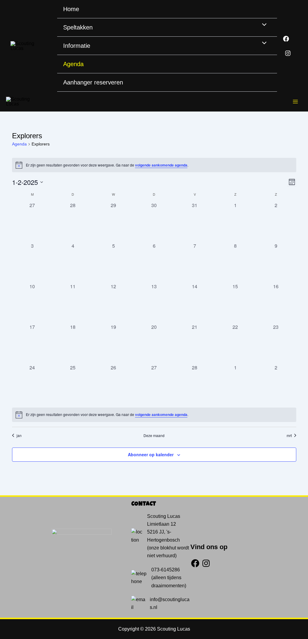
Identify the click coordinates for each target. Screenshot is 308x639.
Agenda (73, 64)
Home (71, 9)
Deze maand (154, 435)
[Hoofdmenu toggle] (295, 101)
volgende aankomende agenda (161, 165)
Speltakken (78, 27)
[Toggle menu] (263, 25)
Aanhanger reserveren (93, 82)
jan (19, 435)
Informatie (76, 45)
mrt (289, 435)
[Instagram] (288, 53)
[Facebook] (286, 39)
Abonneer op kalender (151, 454)
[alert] (154, 165)
